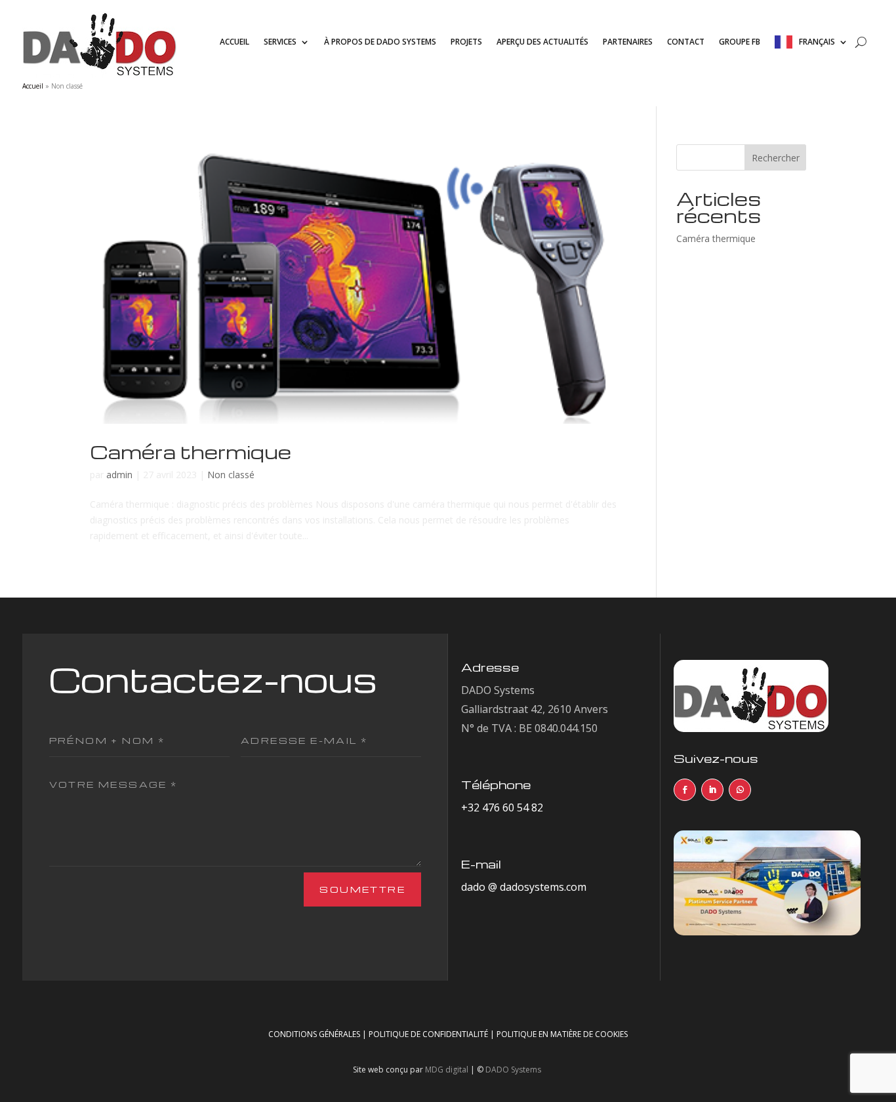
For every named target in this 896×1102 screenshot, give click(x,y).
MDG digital (446, 1069)
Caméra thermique (190, 451)
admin (119, 474)
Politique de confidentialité (428, 1034)
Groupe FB (739, 41)
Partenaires (628, 41)
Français (817, 41)
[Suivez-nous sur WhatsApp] (740, 790)
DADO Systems (513, 1069)
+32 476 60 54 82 (502, 807)
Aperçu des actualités (542, 41)
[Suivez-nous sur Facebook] (685, 790)
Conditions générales (314, 1034)
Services (280, 41)
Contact (685, 41)
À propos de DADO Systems (380, 41)
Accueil (234, 41)
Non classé (231, 474)
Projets (466, 41)
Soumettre (362, 889)
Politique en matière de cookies (562, 1034)
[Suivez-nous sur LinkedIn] (712, 790)
